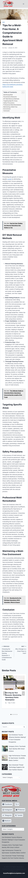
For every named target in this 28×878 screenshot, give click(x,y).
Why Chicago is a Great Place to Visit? (20, 650)
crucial (9, 179)
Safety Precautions (8, 103)
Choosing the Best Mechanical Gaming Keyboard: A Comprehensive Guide (7, 653)
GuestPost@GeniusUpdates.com (14, 873)
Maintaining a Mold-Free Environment (10, 108)
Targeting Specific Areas (10, 101)
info (3, 22)
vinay (5, 47)
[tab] (10, 714)
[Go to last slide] (4, 693)
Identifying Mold (8, 94)
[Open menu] (23, 4)
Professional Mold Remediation (12, 105)
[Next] (23, 693)
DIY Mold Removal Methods (11, 99)
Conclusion (6, 111)
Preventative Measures (10, 97)
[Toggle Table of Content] (22, 92)
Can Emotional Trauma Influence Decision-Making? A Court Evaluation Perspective (13, 840)
